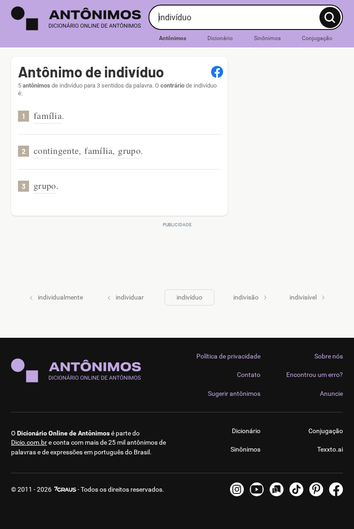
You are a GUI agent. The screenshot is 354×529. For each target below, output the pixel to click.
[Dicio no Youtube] (257, 489)
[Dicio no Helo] (276, 489)
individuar (130, 297)
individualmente (60, 297)
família (48, 115)
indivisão (246, 297)
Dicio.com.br (29, 442)
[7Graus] (64, 489)
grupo (129, 150)
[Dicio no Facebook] (336, 489)
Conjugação (317, 38)
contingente (56, 150)
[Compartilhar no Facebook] (217, 72)
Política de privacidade (228, 356)
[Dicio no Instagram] (237, 489)
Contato (248, 374)
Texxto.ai (330, 449)
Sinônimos (267, 38)
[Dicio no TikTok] (296, 489)
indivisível (303, 297)
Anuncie (331, 393)
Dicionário (220, 38)
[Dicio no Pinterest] (316, 489)
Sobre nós (328, 356)
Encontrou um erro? (314, 374)
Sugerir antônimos (234, 393)
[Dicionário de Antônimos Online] (76, 18)
